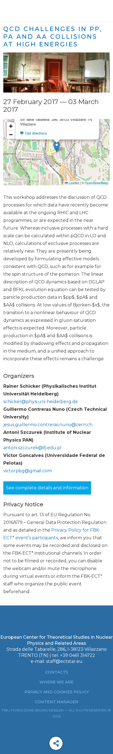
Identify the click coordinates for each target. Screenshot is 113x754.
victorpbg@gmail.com (27, 470)
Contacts (56, 672)
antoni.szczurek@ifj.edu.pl (32, 447)
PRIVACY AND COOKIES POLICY (56, 692)
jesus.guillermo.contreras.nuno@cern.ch (47, 424)
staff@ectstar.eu (64, 661)
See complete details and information (47, 487)
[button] (56, 146)
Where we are (56, 682)
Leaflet (73, 182)
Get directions (35, 133)
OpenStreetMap (96, 182)
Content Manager (56, 702)
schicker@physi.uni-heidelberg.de (40, 401)
